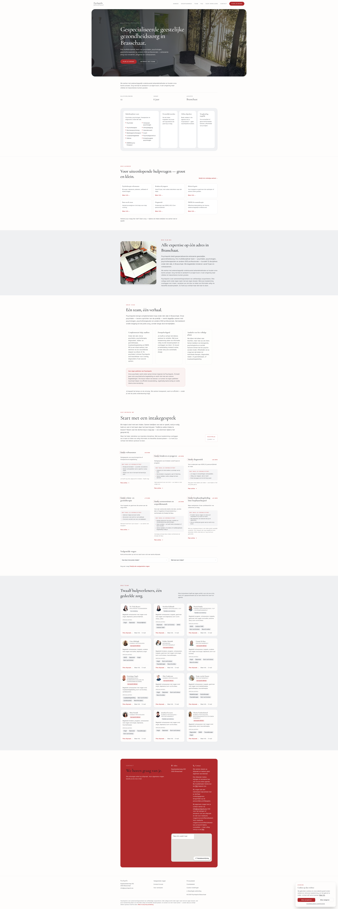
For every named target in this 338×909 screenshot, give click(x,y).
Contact (223, 3)
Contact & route (158, 884)
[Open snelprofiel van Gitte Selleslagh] (136, 654)
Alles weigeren (324, 900)
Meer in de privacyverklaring (145, 904)
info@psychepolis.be (200, 809)
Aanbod (176, 3)
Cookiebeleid (191, 884)
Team (196, 3)
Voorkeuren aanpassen (315, 903)
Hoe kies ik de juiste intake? (130, 560)
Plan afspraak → (128, 633)
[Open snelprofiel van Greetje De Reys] (202, 654)
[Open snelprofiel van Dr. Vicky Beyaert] (136, 619)
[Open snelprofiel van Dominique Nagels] (136, 690)
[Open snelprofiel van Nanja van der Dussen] (202, 690)
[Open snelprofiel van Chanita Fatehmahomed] (202, 726)
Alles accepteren (306, 900)
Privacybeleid (191, 881)
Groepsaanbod (186, 3)
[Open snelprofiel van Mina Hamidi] (136, 726)
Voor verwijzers (212, 3)
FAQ (202, 3)
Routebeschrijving (203, 858)
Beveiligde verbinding (194, 891)
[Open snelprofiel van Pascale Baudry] (202, 619)
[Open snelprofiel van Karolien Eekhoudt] (169, 619)
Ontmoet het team (147, 61)
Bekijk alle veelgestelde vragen (140, 566)
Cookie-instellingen (193, 887)
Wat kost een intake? (177, 560)
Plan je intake (236, 3)
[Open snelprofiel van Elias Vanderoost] (169, 690)
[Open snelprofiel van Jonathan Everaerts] (169, 726)
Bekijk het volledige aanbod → (208, 178)
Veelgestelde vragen (160, 881)
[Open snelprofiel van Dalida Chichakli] (169, 654)
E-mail (144, 633)
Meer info (137, 633)
